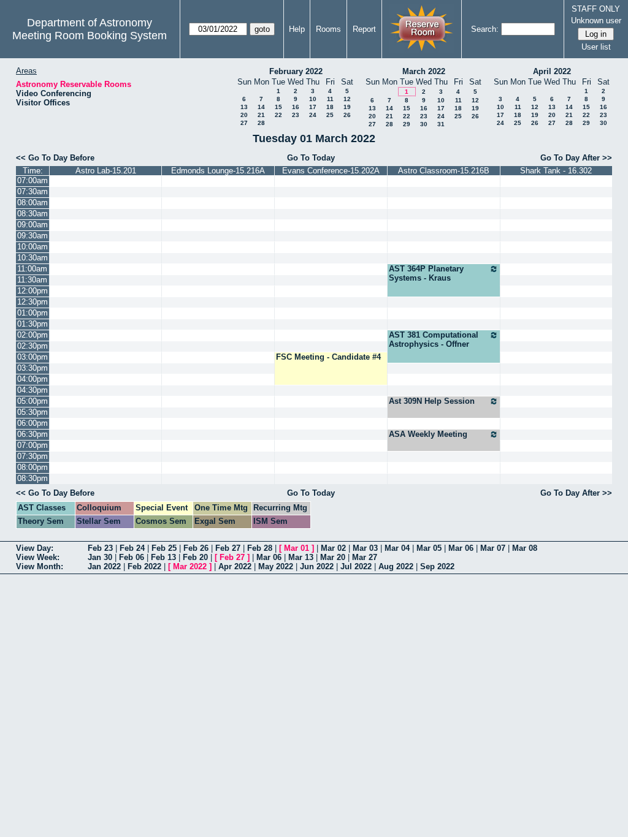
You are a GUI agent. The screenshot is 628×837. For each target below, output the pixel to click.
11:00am (32, 268)
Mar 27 (364, 557)
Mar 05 (429, 548)
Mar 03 (365, 548)
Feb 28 (259, 548)
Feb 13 (163, 557)
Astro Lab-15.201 (105, 170)
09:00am (32, 224)
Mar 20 (332, 557)
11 (330, 99)
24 (312, 115)
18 (330, 107)
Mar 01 (296, 548)
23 (295, 115)
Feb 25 (164, 548)
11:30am (32, 279)
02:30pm (32, 345)
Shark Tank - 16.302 (556, 170)
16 (295, 107)
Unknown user (596, 20)
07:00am (32, 180)
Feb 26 (196, 548)
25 (330, 115)
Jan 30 (100, 557)
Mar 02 (333, 548)
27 (244, 122)
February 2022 (296, 71)
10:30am (32, 257)
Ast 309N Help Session (432, 401)
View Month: (39, 566)
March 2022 (423, 71)
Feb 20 (195, 557)
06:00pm (32, 423)
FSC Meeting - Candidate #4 (328, 357)
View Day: (34, 548)
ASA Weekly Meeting (428, 434)
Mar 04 (397, 548)
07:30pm (32, 456)
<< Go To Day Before (55, 157)
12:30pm (32, 301)
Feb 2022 (144, 566)
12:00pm (32, 290)
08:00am (32, 202)
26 (347, 115)
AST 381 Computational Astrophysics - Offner (433, 339)
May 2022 (275, 566)
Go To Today (311, 157)
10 (312, 99)
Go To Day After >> (576, 157)
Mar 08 (524, 548)
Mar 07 (492, 548)
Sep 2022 (437, 566)
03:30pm (32, 368)
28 (261, 122)
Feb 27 (227, 548)
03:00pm (32, 357)
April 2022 (552, 71)
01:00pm (32, 312)
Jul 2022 (356, 566)
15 (278, 107)
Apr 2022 (234, 566)
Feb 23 (100, 548)
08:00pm (32, 467)
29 (406, 124)
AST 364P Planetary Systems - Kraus (426, 273)
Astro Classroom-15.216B (443, 170)
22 (278, 115)
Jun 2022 (317, 566)
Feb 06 (131, 557)
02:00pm (32, 334)
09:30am (32, 235)
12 (347, 99)
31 (441, 124)
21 (261, 115)
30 (423, 124)
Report (364, 29)
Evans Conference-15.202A (331, 170)
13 (244, 107)
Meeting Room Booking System (89, 35)
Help (297, 29)
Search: (485, 29)
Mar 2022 (190, 566)
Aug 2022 (395, 566)
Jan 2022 (104, 566)
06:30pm (32, 434)
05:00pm (32, 401)
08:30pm (32, 478)
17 (312, 107)
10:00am (32, 246)
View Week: (37, 557)
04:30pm (32, 390)
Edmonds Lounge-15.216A (218, 170)
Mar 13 (300, 557)
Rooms (328, 29)
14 (261, 107)
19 (347, 107)
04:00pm (32, 379)
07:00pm (32, 445)
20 (244, 115)
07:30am (32, 191)
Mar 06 (460, 548)
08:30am (32, 213)
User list (596, 46)
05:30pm (32, 412)
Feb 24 (132, 548)
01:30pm (32, 323)
